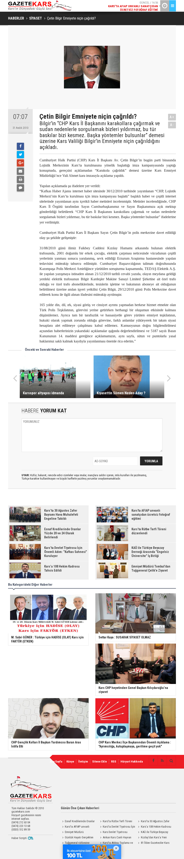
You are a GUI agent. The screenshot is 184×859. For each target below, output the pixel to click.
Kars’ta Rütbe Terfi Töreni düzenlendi (115, 822)
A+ (172, 117)
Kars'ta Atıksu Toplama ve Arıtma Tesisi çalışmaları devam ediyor (117, 843)
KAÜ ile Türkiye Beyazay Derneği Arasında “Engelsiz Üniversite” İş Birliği (152, 832)
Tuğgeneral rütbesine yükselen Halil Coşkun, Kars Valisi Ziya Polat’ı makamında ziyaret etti (77, 843)
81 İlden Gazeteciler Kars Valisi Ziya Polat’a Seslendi (153, 843)
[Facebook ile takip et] (153, 760)
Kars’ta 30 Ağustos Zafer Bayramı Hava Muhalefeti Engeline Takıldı (153, 822)
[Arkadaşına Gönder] (20, 171)
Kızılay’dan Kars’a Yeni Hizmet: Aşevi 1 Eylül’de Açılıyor (155, 838)
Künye (70, 761)
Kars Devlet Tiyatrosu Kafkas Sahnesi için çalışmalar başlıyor (116, 832)
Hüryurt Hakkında (131, 761)
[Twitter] (20, 154)
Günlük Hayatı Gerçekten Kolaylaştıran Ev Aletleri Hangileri (77, 838)
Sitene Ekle (99, 761)
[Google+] (20, 163)
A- (172, 125)
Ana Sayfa (56, 761)
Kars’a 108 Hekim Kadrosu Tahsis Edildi (154, 827)
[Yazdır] (20, 179)
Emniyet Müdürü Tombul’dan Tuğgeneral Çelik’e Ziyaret (78, 832)
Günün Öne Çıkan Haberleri (80, 808)
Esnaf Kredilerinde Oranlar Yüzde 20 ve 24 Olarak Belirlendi (78, 822)
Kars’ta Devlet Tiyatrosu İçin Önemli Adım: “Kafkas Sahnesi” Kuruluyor (117, 827)
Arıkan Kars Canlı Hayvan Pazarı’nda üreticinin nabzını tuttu (115, 838)
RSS (113, 761)
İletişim (83, 761)
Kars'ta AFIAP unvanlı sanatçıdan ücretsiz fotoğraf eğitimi (77, 827)
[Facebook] (20, 146)
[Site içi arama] (171, 760)
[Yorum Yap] (20, 187)
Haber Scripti (19, 838)
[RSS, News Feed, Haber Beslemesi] (162, 760)
